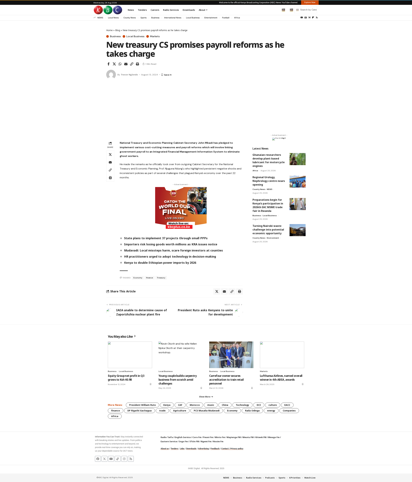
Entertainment (210, 17)
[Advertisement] (206, 110)
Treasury (161, 277)
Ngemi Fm (206, 441)
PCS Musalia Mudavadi (207, 410)
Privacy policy (236, 448)
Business (155, 17)
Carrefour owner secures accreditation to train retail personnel (226, 379)
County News (129, 17)
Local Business (193, 17)
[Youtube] (111, 459)
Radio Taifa (167, 437)
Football (225, 17)
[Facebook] (98, 459)
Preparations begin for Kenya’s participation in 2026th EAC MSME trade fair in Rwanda (268, 205)
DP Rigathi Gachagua (139, 410)
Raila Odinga (252, 410)
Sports (143, 17)
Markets (155, 36)
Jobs (182, 448)
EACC (287, 404)
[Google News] (306, 17)
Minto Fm (220, 437)
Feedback (215, 448)
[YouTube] (302, 17)
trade (162, 410)
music (210, 404)
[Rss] (317, 17)
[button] (277, 10)
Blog (117, 30)
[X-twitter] (104, 459)
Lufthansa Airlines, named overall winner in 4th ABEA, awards (281, 377)
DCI (259, 404)
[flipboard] (313, 17)
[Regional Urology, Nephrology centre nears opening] (298, 182)
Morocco (195, 404)
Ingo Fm (183, 441)
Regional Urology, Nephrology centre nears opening (269, 181)
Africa (237, 17)
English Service (183, 437)
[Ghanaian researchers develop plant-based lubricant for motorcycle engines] (298, 159)
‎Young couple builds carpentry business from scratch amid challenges (178, 379)
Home (109, 30)
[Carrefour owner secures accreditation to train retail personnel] (231, 355)
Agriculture (179, 410)
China (225, 404)
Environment (273, 238)
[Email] (126, 64)
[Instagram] (124, 459)
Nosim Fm (218, 441)
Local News (113, 17)
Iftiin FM (194, 441)
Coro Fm (196, 437)
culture (272, 404)
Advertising (203, 448)
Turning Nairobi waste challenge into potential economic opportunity (268, 229)
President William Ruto (142, 404)
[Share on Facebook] (108, 64)
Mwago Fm (274, 437)
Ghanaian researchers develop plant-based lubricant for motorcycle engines (269, 160)
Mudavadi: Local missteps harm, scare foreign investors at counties (173, 250)
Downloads (191, 448)
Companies (289, 410)
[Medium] (309, 17)
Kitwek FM (260, 437)
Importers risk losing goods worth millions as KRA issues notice (170, 244)
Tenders (174, 448)
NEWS (100, 17)
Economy (137, 277)
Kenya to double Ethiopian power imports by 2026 (160, 263)
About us (165, 448)
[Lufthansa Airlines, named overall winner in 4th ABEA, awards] (282, 355)
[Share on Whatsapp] (120, 64)
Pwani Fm (208, 437)
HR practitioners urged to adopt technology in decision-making (170, 256)
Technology (242, 404)
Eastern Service (169, 441)
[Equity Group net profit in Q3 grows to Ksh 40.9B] (130, 355)
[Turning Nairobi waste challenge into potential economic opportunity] (298, 230)
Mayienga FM (234, 437)
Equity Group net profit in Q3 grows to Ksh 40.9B (126, 377)
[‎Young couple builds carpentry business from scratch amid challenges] (181, 355)
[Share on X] (114, 64)
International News (172, 17)
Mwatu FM (248, 437)
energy (271, 410)
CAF (180, 404)
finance (149, 277)
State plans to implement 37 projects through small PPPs (166, 238)
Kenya (166, 404)
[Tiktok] (118, 459)
